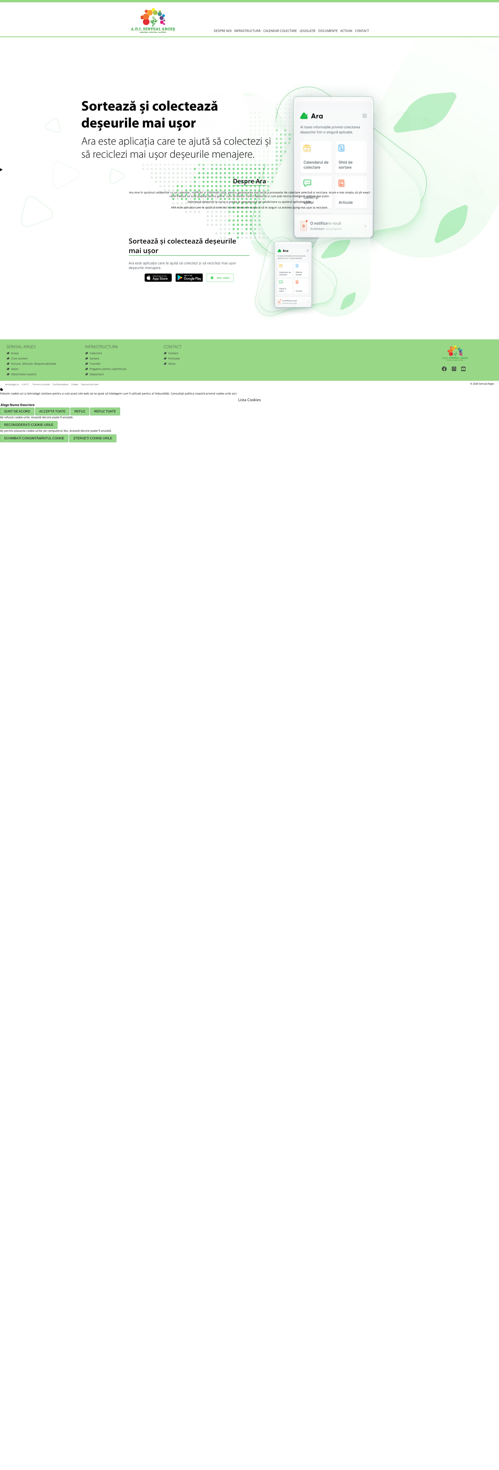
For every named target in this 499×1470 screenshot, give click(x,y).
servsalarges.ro (12, 384)
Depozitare (97, 374)
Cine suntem (19, 358)
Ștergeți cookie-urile (92, 438)
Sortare (94, 358)
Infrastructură (247, 31)
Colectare (96, 353)
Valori (15, 369)
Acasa (15, 353)
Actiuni (346, 31)
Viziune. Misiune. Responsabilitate (33, 364)
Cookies (74, 384)
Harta (171, 364)
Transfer (95, 364)
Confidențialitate (60, 384)
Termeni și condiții (41, 384)
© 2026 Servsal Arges (482, 383)
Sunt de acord (17, 411)
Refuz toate (105, 411)
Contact (362, 31)
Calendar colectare (280, 31)
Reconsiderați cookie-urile (28, 424)
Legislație (308, 31)
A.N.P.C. (26, 384)
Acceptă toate (52, 411)
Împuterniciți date (89, 384)
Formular (174, 358)
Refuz (79, 411)
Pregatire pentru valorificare (108, 369)
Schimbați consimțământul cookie (34, 438)
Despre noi (223, 31)
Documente (328, 31)
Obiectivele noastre (23, 374)
